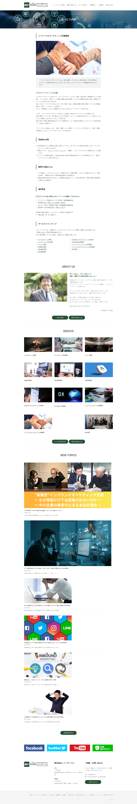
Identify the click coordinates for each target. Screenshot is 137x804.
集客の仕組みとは (71, 5)
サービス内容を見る (60, 441)
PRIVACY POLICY (108, 795)
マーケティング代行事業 (45, 242)
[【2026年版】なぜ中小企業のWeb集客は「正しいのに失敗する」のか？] (67, 485)
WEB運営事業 (42, 249)
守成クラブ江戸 (60, 207)
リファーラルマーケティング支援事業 (83, 247)
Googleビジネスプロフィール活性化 (83, 239)
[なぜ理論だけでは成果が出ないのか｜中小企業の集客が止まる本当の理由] (48, 702)
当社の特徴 (60, 317)
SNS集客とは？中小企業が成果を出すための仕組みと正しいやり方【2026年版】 (45, 642)
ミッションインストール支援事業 (82, 244)
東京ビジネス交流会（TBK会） (56, 202)
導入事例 (74, 249)
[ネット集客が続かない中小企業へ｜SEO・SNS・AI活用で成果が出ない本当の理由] (67, 543)
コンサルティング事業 (45, 239)
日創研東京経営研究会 (66, 205)
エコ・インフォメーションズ (56, 150)
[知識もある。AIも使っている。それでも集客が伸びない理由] (48, 665)
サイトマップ (98, 795)
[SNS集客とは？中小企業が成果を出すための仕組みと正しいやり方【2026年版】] (48, 627)
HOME (31, 795)
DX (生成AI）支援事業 (60, 406)
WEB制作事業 (42, 247)
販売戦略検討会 (68, 200)
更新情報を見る (68, 733)
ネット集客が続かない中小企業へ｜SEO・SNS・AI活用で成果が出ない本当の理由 (46, 568)
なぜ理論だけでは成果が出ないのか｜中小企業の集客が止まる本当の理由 (43, 717)
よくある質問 (90, 795)
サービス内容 (82, 5)
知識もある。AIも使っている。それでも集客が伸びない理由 (40, 679)
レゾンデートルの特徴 (59, 5)
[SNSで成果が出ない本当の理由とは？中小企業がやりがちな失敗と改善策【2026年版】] (48, 590)
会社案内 (101, 5)
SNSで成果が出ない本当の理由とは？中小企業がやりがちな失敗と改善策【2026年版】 (47, 605)
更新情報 (92, 5)
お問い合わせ (109, 5)
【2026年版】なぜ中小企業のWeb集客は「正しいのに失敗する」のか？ (43, 510)
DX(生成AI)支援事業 (78, 242)
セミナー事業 (42, 244)
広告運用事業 (42, 252)
